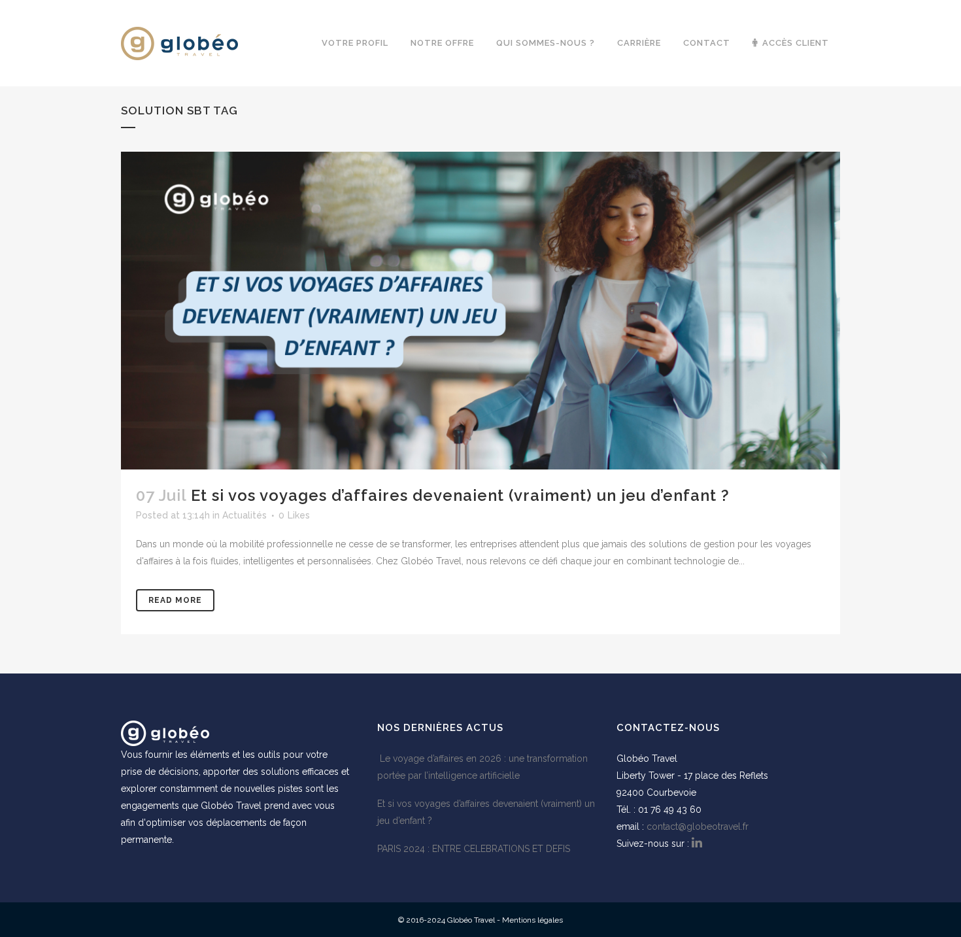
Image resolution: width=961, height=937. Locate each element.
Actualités (244, 515)
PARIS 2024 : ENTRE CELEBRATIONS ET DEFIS (473, 848)
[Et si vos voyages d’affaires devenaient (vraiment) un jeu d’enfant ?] (480, 310)
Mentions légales (532, 920)
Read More (175, 600)
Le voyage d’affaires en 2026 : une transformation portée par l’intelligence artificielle (482, 767)
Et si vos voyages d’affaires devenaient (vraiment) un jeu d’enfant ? (460, 495)
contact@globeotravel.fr (698, 826)
